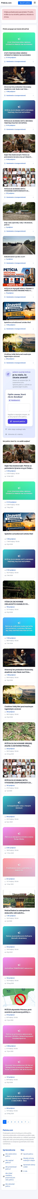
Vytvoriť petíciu (19, 421)
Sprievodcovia (9, 1150)
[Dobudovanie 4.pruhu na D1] (19, 250)
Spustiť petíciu (25, 3)
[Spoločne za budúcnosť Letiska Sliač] (19, 316)
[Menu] (35, 3)
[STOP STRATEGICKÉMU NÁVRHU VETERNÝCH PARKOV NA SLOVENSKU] (19, 48)
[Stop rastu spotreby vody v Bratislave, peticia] (19, 218)
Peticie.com (6, 3)
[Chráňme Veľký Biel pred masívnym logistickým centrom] (19, 349)
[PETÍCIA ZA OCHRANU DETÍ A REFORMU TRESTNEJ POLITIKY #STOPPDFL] (19, 116)
